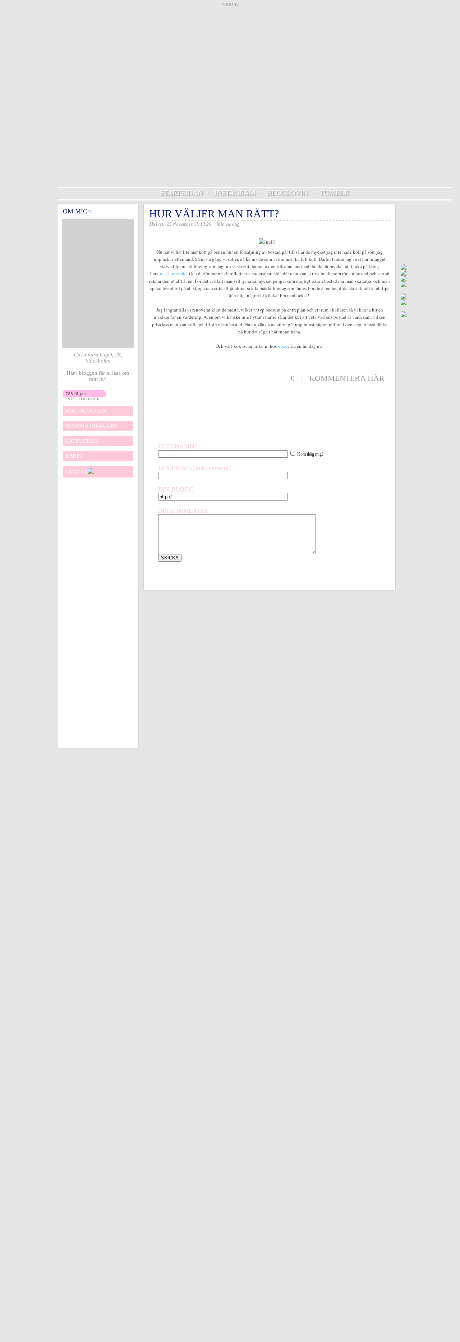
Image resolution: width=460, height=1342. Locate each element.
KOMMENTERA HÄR (347, 378)
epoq (283, 346)
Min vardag (228, 224)
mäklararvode (173, 273)
